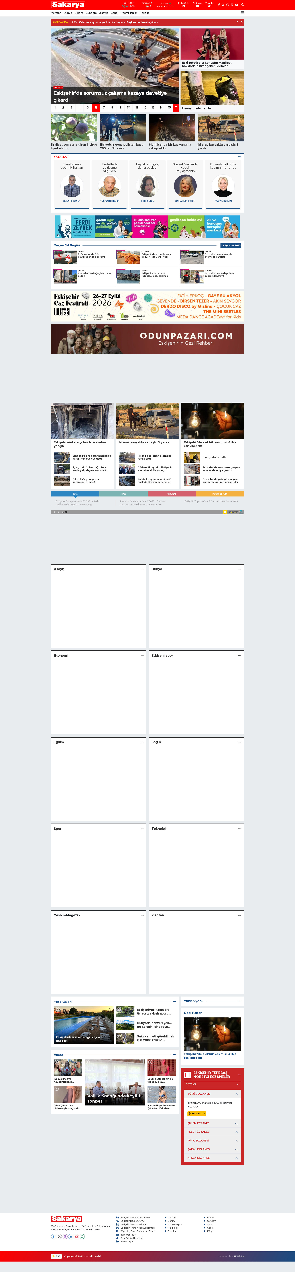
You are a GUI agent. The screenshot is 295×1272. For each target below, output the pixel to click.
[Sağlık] (239, 742)
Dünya (68, 13)
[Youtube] (76, 1236)
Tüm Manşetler (128, 1235)
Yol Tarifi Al (198, 1114)
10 (128, 107)
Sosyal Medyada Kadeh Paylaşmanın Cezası (147, 168)
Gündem (91, 13)
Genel (114, 13)
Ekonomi (61, 655)
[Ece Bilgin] (109, 185)
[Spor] (142, 829)
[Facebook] (53, 1236)
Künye (210, 1231)
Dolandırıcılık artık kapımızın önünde (185, 166)
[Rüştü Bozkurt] (71, 185)
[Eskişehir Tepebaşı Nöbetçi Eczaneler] (239, 1075)
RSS (57, 1256)
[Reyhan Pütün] (223, 185)
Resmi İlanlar (129, 13)
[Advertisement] (147, 378)
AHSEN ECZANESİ (198, 1158)
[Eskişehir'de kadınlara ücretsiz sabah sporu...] (125, 1011)
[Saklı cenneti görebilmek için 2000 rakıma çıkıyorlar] (125, 1038)
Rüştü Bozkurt (72, 201)
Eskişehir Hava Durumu (132, 1221)
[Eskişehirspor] (239, 655)
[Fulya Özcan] (185, 185)
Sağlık (156, 742)
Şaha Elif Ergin (147, 201)
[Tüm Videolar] (174, 1055)
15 (169, 107)
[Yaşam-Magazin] (142, 915)
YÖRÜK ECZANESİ (198, 1094)
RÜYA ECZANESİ (198, 1140)
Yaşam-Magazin (67, 915)
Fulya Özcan (185, 201)
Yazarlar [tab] (61, 156)
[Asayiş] (142, 569)
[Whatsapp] (82, 1236)
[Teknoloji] (239, 829)
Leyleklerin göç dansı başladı (109, 166)
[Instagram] (65, 1236)
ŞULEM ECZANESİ (198, 1123)
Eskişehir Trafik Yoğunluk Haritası (138, 1228)
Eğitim (79, 13)
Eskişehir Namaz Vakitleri (134, 1224)
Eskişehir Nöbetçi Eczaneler (135, 1217)
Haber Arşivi (127, 1241)
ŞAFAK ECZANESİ (198, 1149)
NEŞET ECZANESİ (198, 1132)
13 (153, 107)
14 (161, 107)
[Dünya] (239, 569)
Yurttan (56, 13)
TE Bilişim (239, 1256)
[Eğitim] (142, 742)
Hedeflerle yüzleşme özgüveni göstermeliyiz (72, 168)
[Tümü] (239, 1001)
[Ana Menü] (242, 13)
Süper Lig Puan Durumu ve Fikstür (138, 1231)
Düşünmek (223, 164)
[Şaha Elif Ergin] (147, 185)
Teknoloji (158, 829)
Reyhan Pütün (223, 201)
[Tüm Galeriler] (174, 1002)
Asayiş (103, 13)
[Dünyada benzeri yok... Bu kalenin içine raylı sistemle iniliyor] (125, 1025)
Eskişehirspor (162, 655)
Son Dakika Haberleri (132, 1238)
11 (137, 107)
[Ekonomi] (142, 655)
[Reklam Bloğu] (147, 226)
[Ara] (242, 5)
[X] (59, 1236)
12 (145, 107)
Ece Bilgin (109, 201)
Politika (144, 13)
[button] (237, 22)
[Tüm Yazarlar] (239, 156)
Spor (58, 829)
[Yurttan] (239, 915)
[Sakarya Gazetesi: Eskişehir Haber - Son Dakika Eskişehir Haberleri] (68, 5)
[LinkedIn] (70, 1236)
